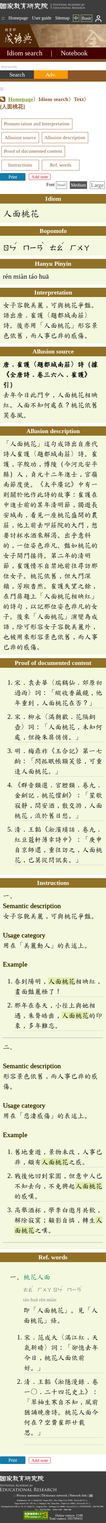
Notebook (74, 53)
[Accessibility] (35, 1515)
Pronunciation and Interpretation (37, 123)
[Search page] (28, 45)
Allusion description (64, 137)
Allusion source (20, 137)
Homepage (18, 18)
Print (12, 176)
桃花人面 (36, 1276)
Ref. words (61, 165)
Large (97, 185)
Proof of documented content (33, 151)
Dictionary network (54, 1495)
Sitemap (62, 18)
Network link (78, 1495)
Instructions (20, 165)
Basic (87, 18)
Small (61, 185)
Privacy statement (28, 1495)
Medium (78, 185)
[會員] (98, 18)
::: (3, 18)
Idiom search (24, 53)
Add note (39, 176)
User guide (41, 18)
